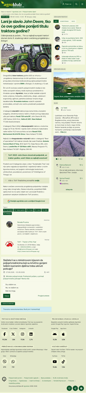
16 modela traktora (21, 101)
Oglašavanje (23, 381)
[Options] (81, 108)
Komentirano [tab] (64, 21)
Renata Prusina (23, 222)
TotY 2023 (9, 210)
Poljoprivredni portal (15, 378)
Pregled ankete (43, 296)
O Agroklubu (13, 381)
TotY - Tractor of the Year (26, 242)
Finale (31, 210)
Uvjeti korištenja (34, 381)
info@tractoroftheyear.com (26, 249)
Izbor (38, 210)
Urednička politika (14, 383)
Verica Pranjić (65, 178)
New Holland (37, 119)
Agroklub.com (16, 11)
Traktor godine (20, 210)
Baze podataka (46, 378)
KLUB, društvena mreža (60, 378)
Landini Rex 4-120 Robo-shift (20, 147)
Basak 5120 (36, 132)
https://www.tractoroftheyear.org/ (28, 251)
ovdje (37, 180)
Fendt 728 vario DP (23, 116)
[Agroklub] (12, 4)
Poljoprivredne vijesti (29, 11)
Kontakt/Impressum (60, 381)
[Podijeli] (75, 388)
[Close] (76, 4)
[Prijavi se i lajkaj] (69, 388)
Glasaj (7, 296)
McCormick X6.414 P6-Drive (14, 134)
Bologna (8, 213)
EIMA (22, 84)
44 (82, 159)
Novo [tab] (73, 21)
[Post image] (69, 146)
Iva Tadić (64, 108)
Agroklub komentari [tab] (8, 303)
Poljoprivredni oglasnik (31, 378)
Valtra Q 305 (26, 119)
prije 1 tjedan (67, 110)
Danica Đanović (65, 165)
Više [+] (63, 132)
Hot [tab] (56, 21)
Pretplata (71, 381)
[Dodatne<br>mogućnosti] (81, 388)
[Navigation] (82, 4)
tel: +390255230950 (24, 247)
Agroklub (26, 386)
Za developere (46, 381)
